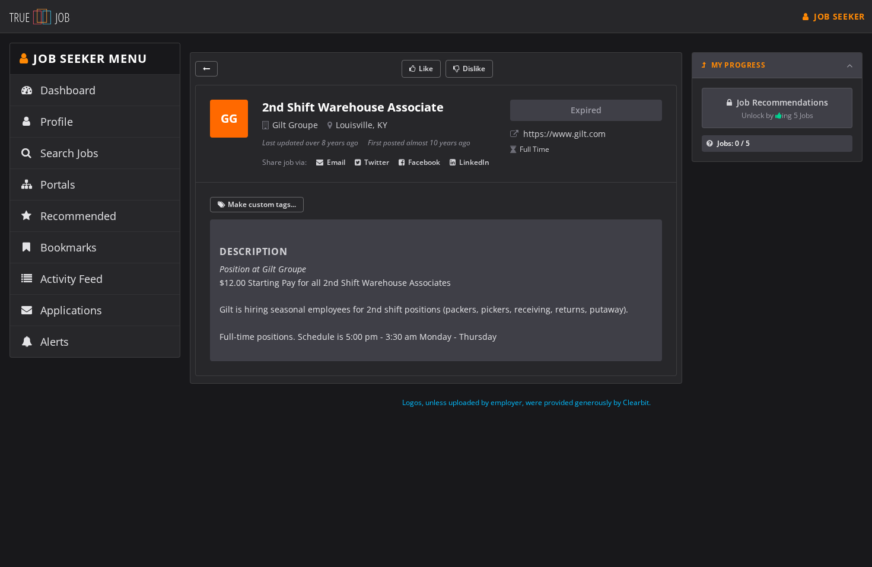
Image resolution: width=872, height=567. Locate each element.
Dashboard (68, 90)
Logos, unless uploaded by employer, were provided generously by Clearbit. (526, 402)
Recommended (78, 216)
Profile (56, 121)
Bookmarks (68, 247)
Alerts (54, 342)
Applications (71, 310)
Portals (57, 184)
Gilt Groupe (295, 124)
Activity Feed (71, 279)
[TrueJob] (39, 16)
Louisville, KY (361, 124)
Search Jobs (69, 153)
